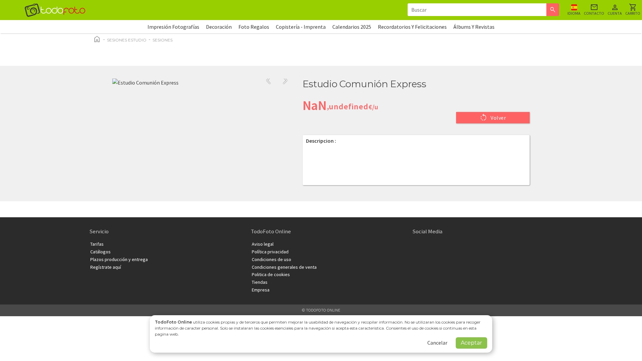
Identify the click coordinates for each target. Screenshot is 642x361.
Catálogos (100, 252)
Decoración (219, 26)
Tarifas (97, 244)
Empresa (261, 290)
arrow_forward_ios (285, 81)
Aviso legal (263, 244)
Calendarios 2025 (351, 26)
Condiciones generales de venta (284, 267)
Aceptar (471, 343)
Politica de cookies (271, 274)
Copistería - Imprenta (301, 26)
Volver (493, 117)
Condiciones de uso (271, 259)
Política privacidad (270, 252)
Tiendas (260, 282)
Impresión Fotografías (173, 26)
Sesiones (162, 39)
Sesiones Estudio (126, 39)
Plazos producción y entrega (119, 259)
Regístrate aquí (105, 267)
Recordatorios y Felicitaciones (412, 26)
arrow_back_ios (270, 81)
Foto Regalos (253, 26)
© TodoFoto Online (321, 310)
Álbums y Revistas (474, 26)
